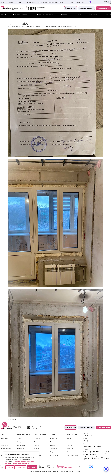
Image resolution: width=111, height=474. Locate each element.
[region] (21, 461)
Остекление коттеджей (44, 14)
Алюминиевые (5, 442)
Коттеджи (37, 438)
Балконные (53, 438)
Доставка (70, 445)
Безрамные (20, 448)
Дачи (35, 442)
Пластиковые (5, 438)
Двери (78, 14)
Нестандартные (6, 448)
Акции (19, 2)
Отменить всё (21, 467)
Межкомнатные (55, 445)
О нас (3, 2)
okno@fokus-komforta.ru (76, 2)
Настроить (10, 467)
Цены (107, 14)
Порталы (64, 14)
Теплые (19, 438)
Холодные (20, 442)
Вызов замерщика (72, 455)
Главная (10, 20)
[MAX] (106, 469)
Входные (53, 442)
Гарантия (70, 448)
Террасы (36, 445)
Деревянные (5, 445)
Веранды (36, 448)
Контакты (70, 452)
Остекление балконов (20, 14)
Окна (2, 14)
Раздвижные (54, 452)
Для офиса (53, 448)
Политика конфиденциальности (64, 466)
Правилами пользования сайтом (20, 463)
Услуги (11, 2)
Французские (21, 445)
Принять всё (31, 467)
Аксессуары (93, 14)
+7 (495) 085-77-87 (106, 2)
